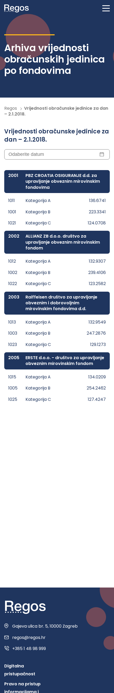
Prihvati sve (57, 654)
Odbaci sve (57, 682)
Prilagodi (57, 668)
